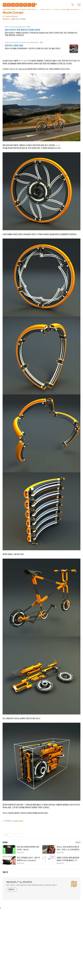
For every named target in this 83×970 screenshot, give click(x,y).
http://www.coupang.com (15, 27)
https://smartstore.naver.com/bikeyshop (22, 42)
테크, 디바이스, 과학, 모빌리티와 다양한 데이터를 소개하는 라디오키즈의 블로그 (31, 885)
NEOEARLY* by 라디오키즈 (19, 882)
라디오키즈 (6, 19)
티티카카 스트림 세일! (14, 45)
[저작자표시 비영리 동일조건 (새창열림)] (27, 835)
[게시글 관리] (12, 835)
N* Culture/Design (10, 16)
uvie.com (18, 821)
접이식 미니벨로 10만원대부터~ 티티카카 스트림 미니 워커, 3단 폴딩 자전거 (32, 49)
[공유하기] (9, 835)
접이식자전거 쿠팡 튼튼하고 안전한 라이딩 (22, 30)
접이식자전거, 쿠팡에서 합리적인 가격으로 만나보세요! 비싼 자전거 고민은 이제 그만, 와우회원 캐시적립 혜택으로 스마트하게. (41, 34)
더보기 (78, 842)
